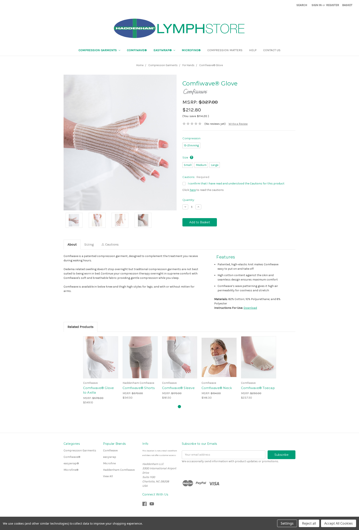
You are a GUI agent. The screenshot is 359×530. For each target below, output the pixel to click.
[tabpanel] (100, 370)
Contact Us (271, 50)
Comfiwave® (137, 50)
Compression (191, 138)
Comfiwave (110, 450)
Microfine (109, 463)
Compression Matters (224, 50)
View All (108, 476)
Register (332, 5)
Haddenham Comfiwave (119, 470)
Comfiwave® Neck (217, 388)
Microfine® (191, 50)
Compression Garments (98, 50)
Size (185, 157)
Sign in (317, 5)
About (72, 244)
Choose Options (101, 357)
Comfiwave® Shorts (139, 388)
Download (250, 308)
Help (253, 50)
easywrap (109, 457)
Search (301, 5)
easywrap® (163, 50)
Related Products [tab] (80, 327)
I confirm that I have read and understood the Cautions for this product (236, 183)
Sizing (89, 244)
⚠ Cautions (110, 244)
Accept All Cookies (338, 523)
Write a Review (238, 124)
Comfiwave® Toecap (258, 388)
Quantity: (188, 199)
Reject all (309, 523)
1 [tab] (179, 406)
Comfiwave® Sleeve (178, 388)
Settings (287, 523)
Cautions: (195, 177)
